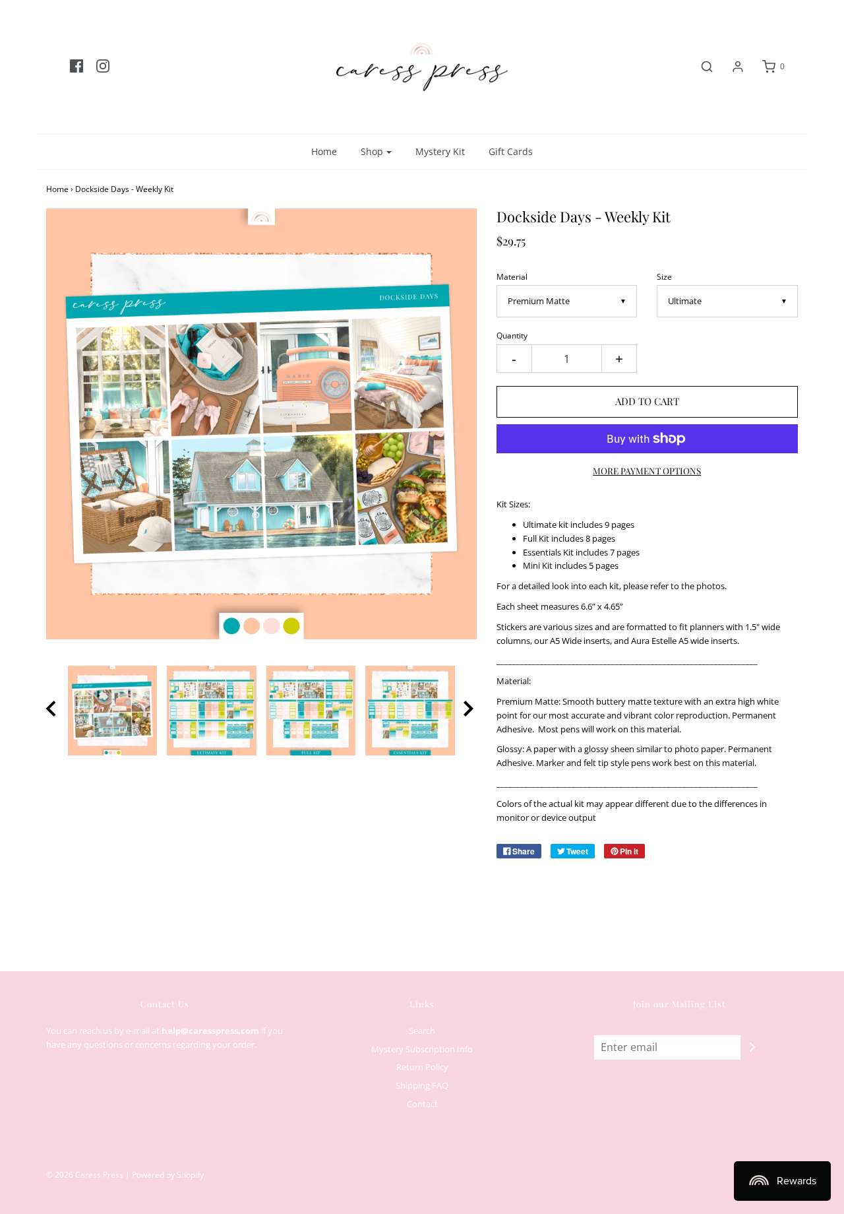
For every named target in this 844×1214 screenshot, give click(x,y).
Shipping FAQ (422, 1085)
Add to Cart (647, 401)
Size (664, 276)
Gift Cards (511, 151)
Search (422, 1031)
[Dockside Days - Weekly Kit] (112, 710)
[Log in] (731, 66)
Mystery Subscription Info (422, 1049)
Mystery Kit (440, 151)
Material (512, 276)
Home (324, 151)
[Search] (700, 66)
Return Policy (422, 1067)
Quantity (512, 335)
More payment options (647, 470)
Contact (422, 1104)
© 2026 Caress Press (84, 1174)
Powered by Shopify (168, 1174)
